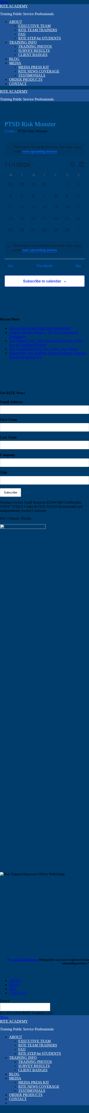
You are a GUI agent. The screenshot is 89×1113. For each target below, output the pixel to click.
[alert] (45, 248)
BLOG (14, 59)
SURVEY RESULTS (34, 51)
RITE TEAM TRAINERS (37, 30)
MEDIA (15, 63)
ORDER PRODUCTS (25, 79)
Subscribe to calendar (42, 281)
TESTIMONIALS (31, 75)
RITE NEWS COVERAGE (38, 71)
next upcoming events (39, 151)
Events (9, 131)
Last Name (8, 437)
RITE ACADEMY (14, 6)
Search (5, 1001)
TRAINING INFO (23, 42)
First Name (8, 419)
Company (7, 455)
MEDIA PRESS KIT (33, 67)
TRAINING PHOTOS (35, 46)
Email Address (11, 402)
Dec (78, 266)
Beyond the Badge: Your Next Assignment (40, 328)
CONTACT (18, 84)
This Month (45, 266)
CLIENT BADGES (32, 55)
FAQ (22, 34)
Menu (4, 2)
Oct (10, 266)
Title (3, 472)
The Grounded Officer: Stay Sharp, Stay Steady (43, 349)
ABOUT (15, 22)
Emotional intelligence (23, 959)
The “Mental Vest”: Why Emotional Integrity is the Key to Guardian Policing (45, 343)
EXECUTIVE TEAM (34, 26)
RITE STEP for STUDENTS (39, 38)
